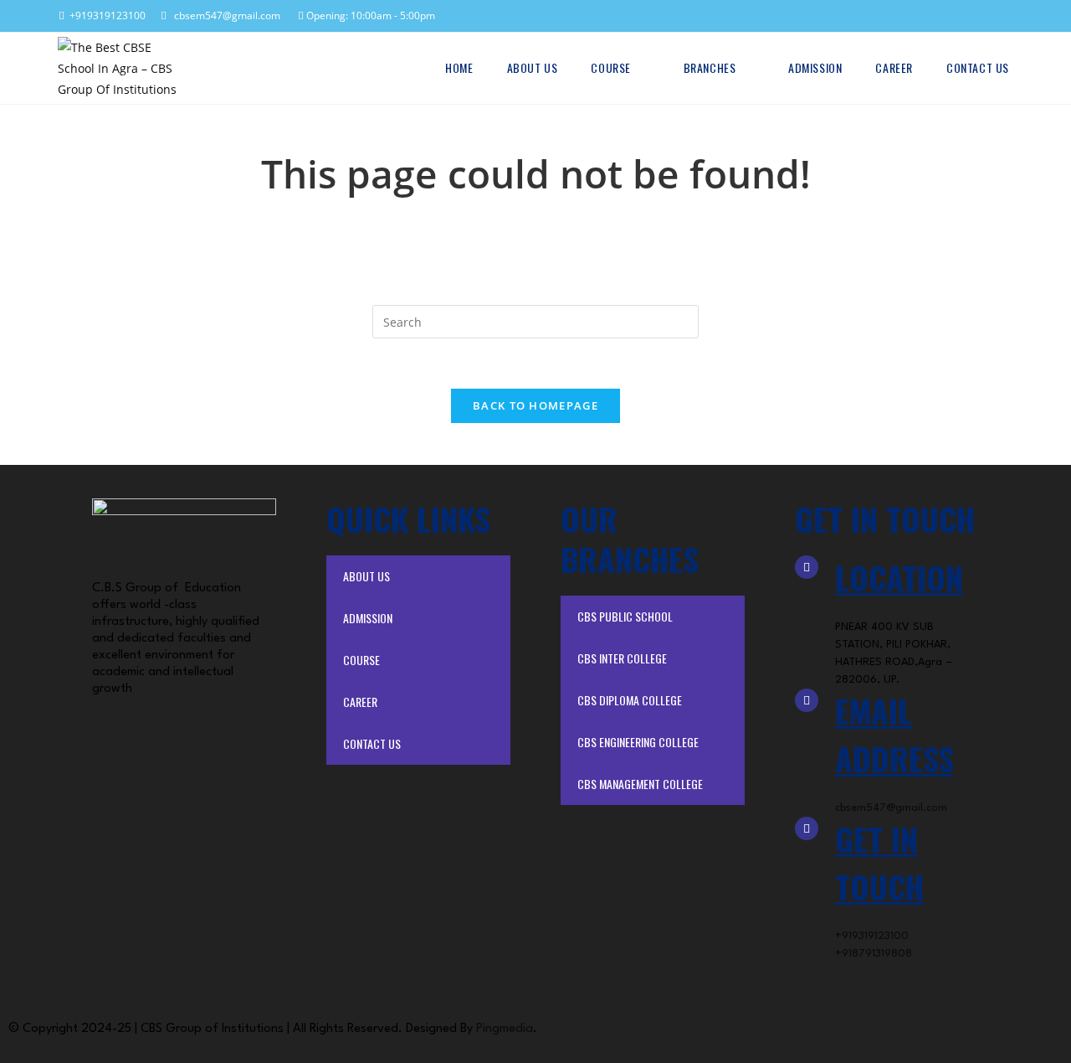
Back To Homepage (535, 405)
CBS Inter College (622, 658)
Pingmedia (504, 1029)
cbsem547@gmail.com (223, 15)
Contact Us (372, 743)
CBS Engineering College (638, 742)
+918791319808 (873, 953)
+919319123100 (105, 15)
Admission (367, 618)
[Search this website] (535, 320)
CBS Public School (625, 616)
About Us (366, 576)
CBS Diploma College (629, 700)
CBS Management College (640, 783)
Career (360, 701)
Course (361, 659)
